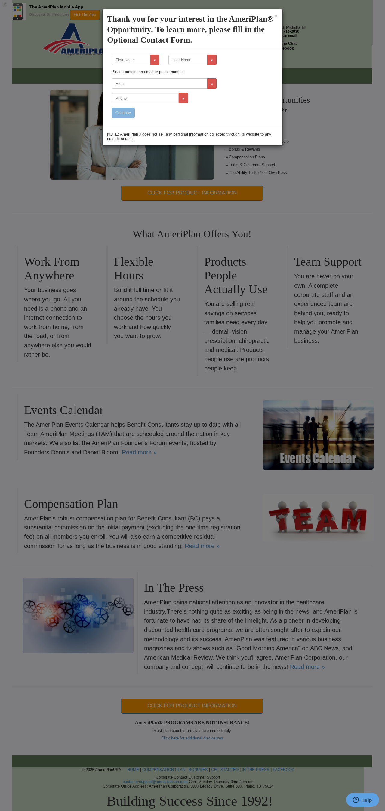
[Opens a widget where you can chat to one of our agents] (362, 800)
